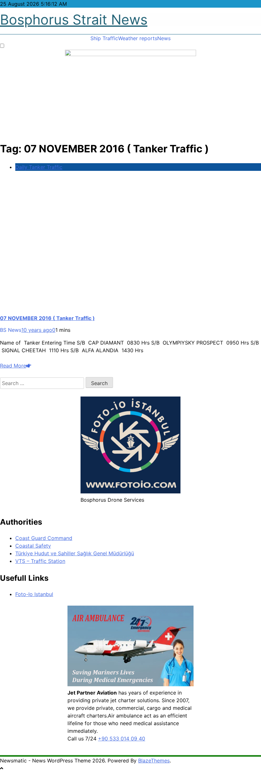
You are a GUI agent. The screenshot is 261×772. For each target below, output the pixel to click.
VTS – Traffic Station (40, 561)
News (164, 38)
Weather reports (137, 38)
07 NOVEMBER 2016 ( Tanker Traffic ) (47, 318)
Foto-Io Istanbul (34, 594)
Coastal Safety (33, 546)
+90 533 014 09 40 (121, 738)
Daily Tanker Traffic (38, 167)
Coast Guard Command (43, 538)
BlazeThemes (154, 760)
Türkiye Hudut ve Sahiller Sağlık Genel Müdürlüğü (74, 553)
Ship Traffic (104, 38)
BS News (10, 330)
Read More (13, 365)
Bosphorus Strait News (73, 19)
